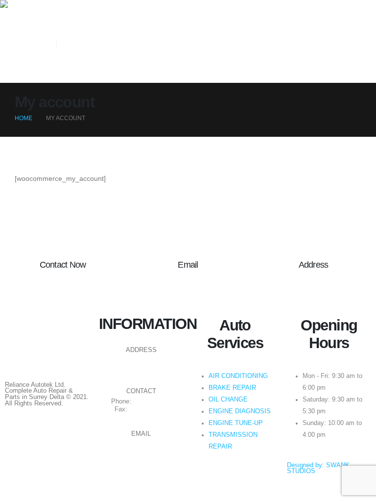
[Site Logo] (27, 4)
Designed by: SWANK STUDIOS (318, 468)
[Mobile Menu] (62, 70)
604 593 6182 (148, 409)
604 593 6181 (152, 401)
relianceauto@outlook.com (141, 446)
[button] (60, 19)
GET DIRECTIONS (141, 362)
